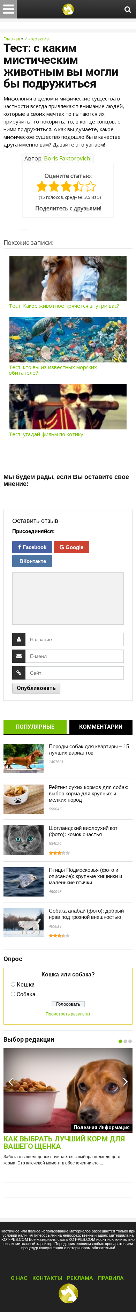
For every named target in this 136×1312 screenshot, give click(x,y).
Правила (111, 1278)
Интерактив (36, 39)
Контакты (47, 1278)
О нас (19, 1278)
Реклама (80, 1278)
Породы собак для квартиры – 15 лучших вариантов (89, 749)
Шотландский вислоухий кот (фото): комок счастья (83, 831)
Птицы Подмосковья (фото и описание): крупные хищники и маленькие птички (85, 876)
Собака (26, 994)
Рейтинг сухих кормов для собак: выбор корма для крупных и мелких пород (88, 793)
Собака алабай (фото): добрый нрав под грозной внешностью (86, 914)
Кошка (26, 984)
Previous (10, 1081)
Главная (11, 39)
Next (126, 1081)
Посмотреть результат (68, 1014)
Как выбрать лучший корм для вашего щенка (64, 1142)
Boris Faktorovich (67, 158)
